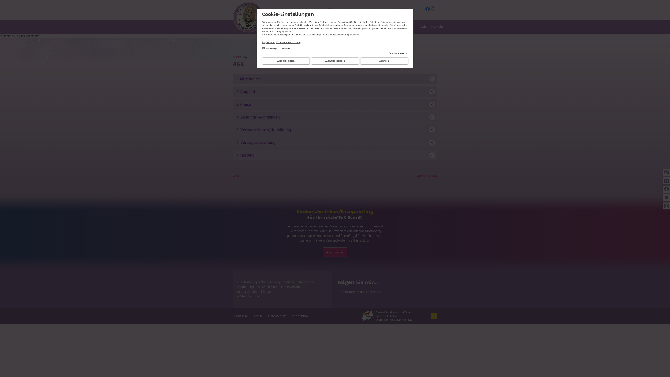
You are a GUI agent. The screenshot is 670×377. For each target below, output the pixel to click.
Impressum (268, 42)
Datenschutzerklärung (288, 42)
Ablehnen (384, 61)
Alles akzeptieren (286, 61)
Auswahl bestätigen (335, 61)
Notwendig (271, 48)
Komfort (285, 48)
